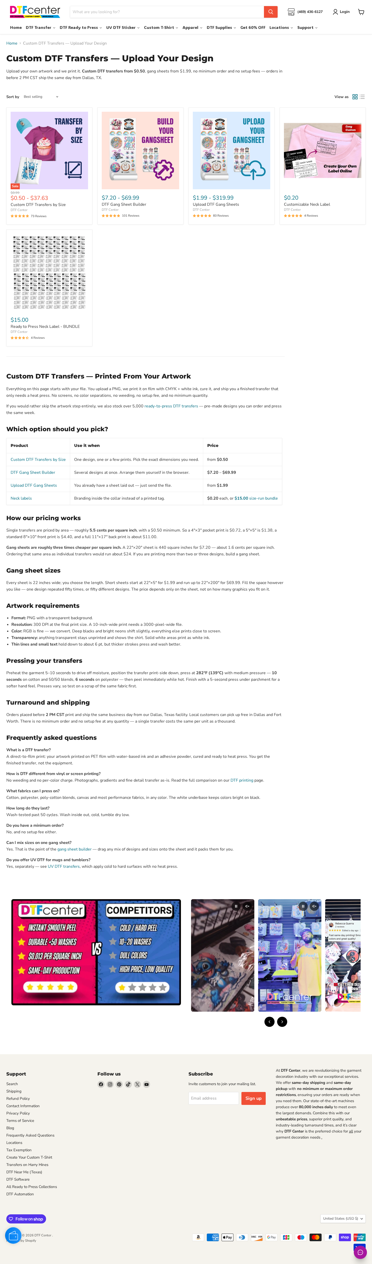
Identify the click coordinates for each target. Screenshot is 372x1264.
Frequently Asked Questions (30, 1135)
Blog (10, 1127)
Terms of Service (20, 1120)
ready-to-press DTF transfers (171, 406)
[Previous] (269, 1022)
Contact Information (23, 1105)
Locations (14, 1142)
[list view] (362, 96)
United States (340, 1218)
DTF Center (19, 210)
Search (12, 1083)
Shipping (14, 1091)
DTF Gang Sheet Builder (124, 204)
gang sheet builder (74, 849)
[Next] (282, 1022)
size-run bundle (256, 498)
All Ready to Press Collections (31, 1186)
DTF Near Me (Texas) (24, 1172)
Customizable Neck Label (307, 204)
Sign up (253, 1098)
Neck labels (21, 498)
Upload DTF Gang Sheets (216, 204)
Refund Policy (18, 1098)
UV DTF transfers (64, 866)
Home (11, 43)
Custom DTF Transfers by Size (38, 204)
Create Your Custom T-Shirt (29, 1157)
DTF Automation (20, 1194)
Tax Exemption (19, 1150)
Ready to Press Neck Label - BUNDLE (45, 326)
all (351, 1131)
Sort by (12, 97)
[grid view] (355, 96)
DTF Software (18, 1179)
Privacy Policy (18, 1113)
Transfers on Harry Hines (27, 1164)
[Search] (271, 12)
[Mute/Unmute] (247, 906)
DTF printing (242, 780)
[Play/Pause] (236, 906)
